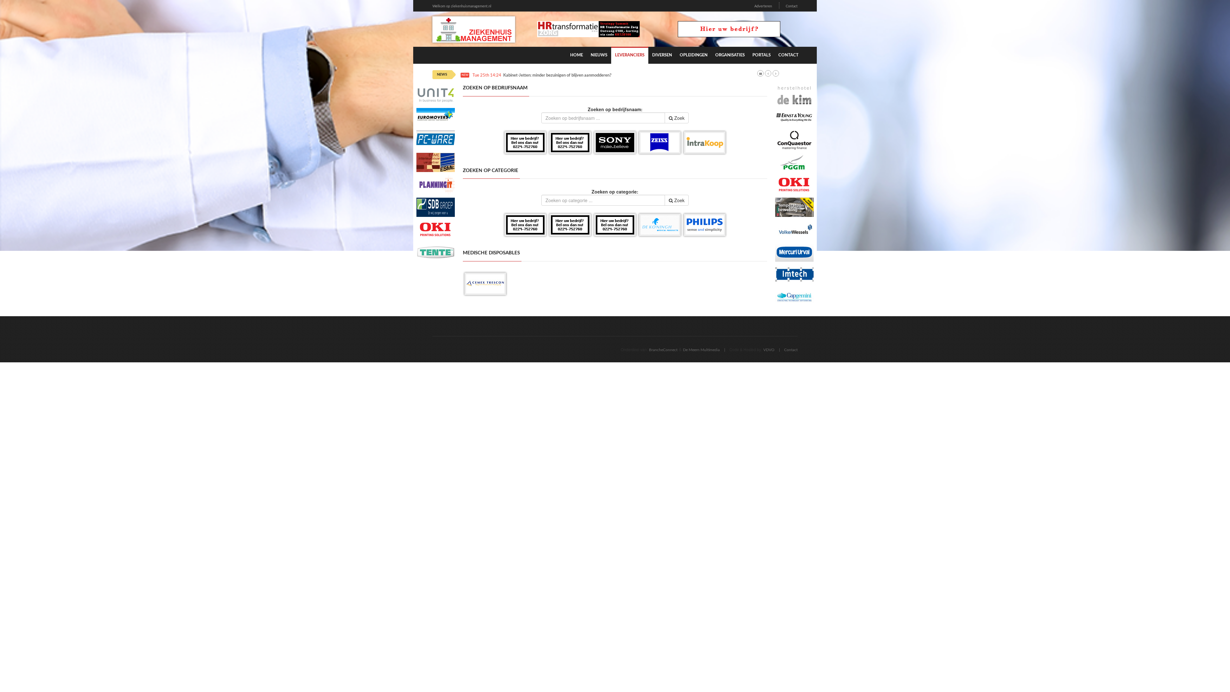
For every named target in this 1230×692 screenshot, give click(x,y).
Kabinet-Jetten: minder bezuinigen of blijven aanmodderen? (557, 75)
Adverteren (763, 6)
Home (576, 55)
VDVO (769, 350)
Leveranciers (629, 55)
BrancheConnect (663, 350)
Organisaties (730, 55)
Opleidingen (694, 55)
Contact (792, 6)
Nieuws (599, 55)
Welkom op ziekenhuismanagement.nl (461, 6)
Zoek (679, 118)
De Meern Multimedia (701, 350)
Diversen (662, 55)
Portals (761, 55)
